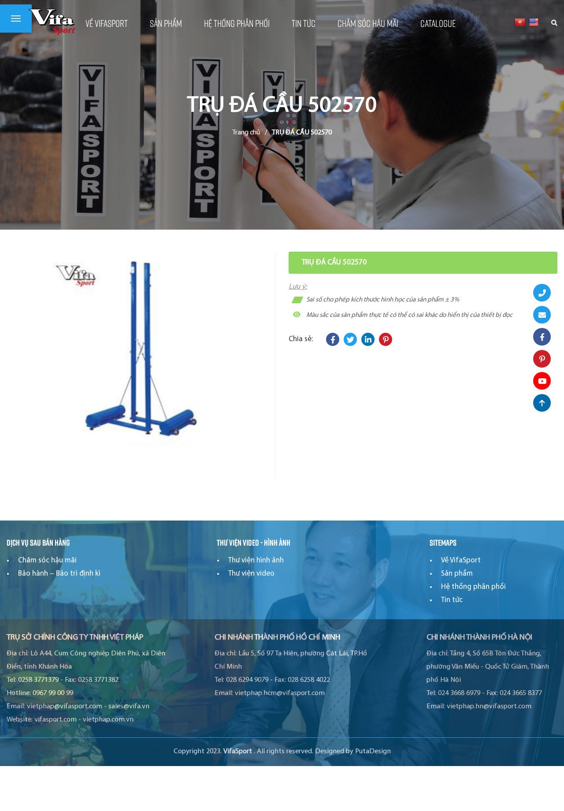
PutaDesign (373, 751)
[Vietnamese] (520, 22)
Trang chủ (246, 132)
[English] (534, 22)
